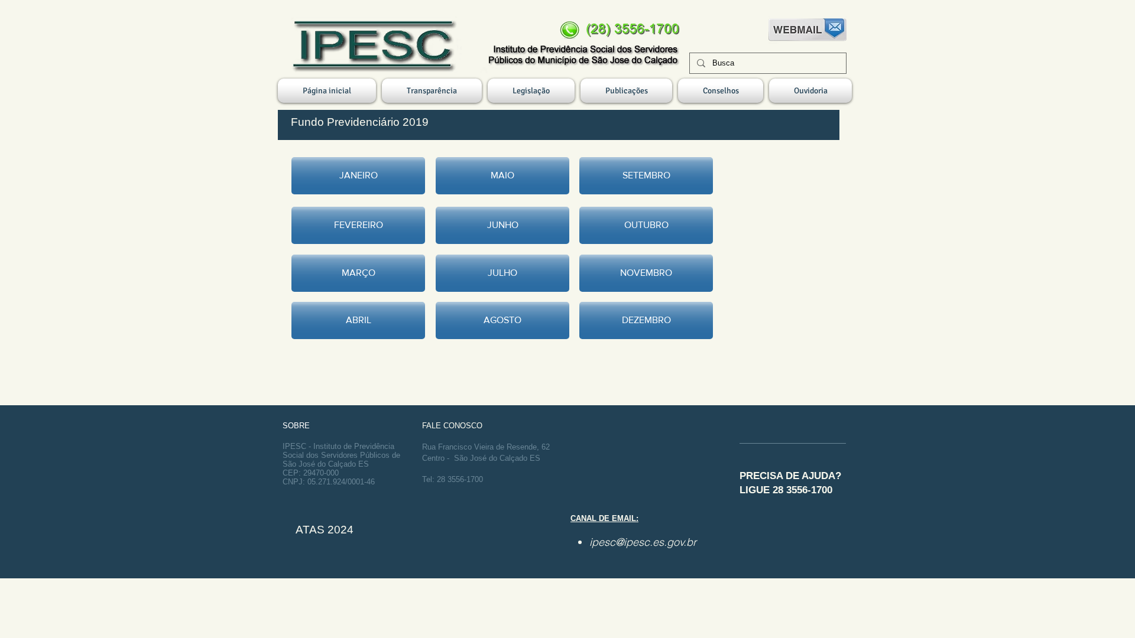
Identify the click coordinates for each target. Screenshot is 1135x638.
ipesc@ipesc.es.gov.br (642, 542)
